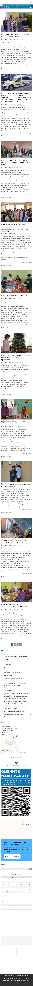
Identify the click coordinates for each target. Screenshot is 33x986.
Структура (7, 664)
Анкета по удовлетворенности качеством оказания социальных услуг (17, 655)
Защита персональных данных (14, 711)
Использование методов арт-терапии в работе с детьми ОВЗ (14, 605)
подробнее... (23, 752)
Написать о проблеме (12, 856)
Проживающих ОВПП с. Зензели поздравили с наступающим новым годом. (15, 162)
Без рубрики (7, 69)
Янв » (7, 895)
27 (21, 889)
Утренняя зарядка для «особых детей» (13, 423)
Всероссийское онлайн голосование (16, 706)
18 (12, 887)
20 (21, 887)
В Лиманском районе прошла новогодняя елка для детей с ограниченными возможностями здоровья (14, 228)
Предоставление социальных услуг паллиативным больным (16, 684)
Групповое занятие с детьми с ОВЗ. (15, 295)
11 (12, 884)
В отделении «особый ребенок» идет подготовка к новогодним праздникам (16, 357)
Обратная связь (9, 688)
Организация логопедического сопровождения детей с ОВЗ (13, 541)
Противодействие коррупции (14, 714)
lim (3, 39)
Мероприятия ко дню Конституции (15, 484)
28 (25, 889)
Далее (20, 645)
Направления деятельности (13, 670)
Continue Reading (25, 66)
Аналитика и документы (12, 673)
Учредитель (8, 662)
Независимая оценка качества (14, 678)
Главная (6, 659)
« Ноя (2, 895)
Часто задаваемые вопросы (13, 717)
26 (16, 889)
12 (16, 884)
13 (21, 884)
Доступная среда (9, 675)
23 (3, 889)
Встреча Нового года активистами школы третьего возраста (15, 35)
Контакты (7, 667)
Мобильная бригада (10, 709)
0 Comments (19, 39)
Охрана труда (8, 690)
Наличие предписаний (11, 681)
